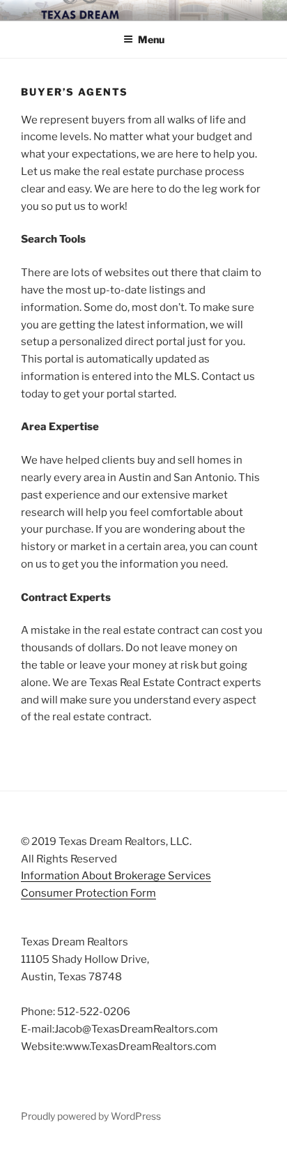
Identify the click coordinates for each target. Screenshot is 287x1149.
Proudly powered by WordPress (91, 1116)
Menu (151, 39)
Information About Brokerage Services (116, 875)
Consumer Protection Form (88, 893)
